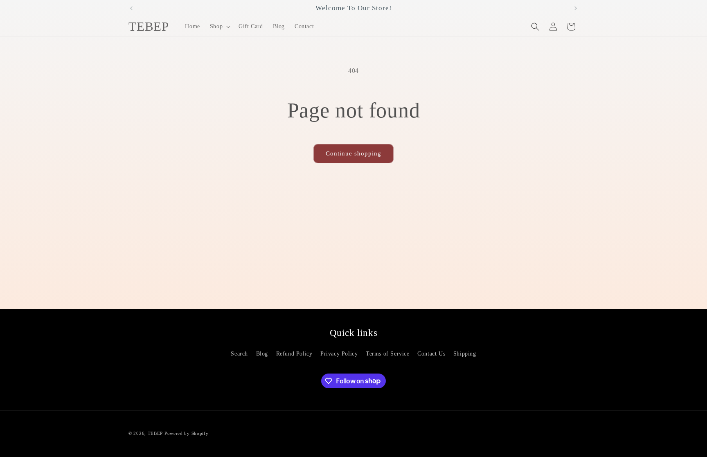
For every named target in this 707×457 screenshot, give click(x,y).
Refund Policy (294, 354)
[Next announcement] (576, 8)
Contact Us (431, 354)
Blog (262, 354)
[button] (219, 26)
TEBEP (155, 433)
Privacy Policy (339, 354)
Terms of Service (388, 354)
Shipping (464, 354)
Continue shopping (353, 153)
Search (239, 354)
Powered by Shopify (186, 433)
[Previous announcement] (131, 8)
